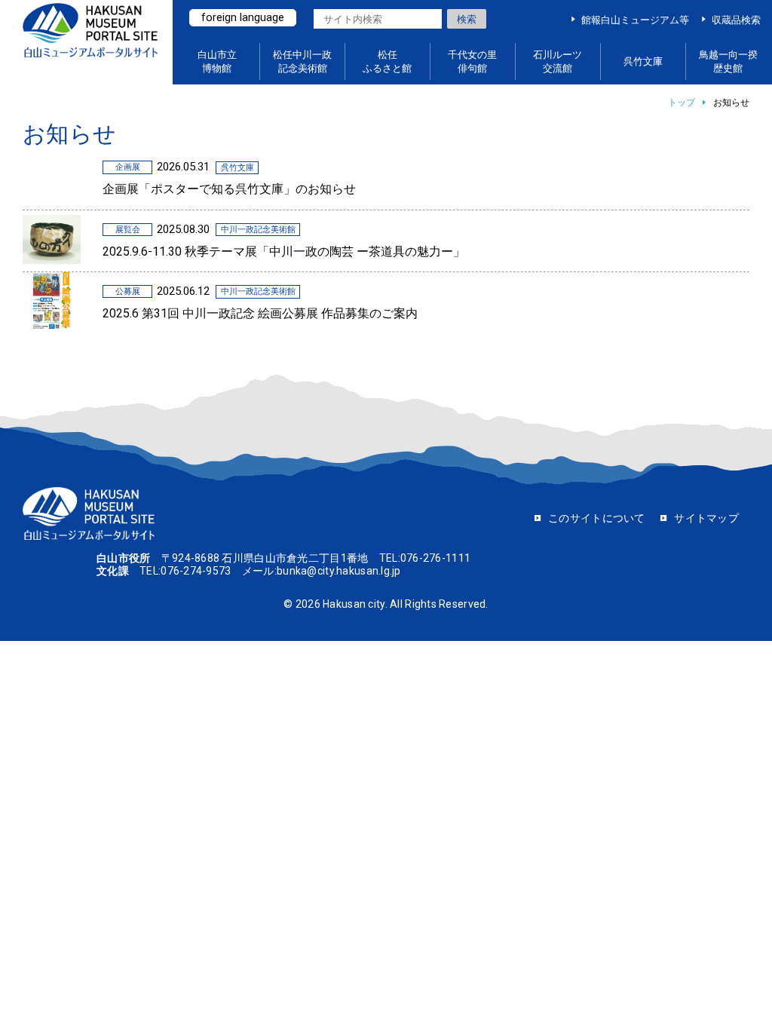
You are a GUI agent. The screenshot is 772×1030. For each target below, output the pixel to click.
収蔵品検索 (736, 20)
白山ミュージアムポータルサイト (90, 42)
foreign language (242, 17)
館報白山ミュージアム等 (635, 20)
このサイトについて (596, 518)
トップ (681, 102)
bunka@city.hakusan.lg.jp (339, 571)
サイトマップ (706, 518)
